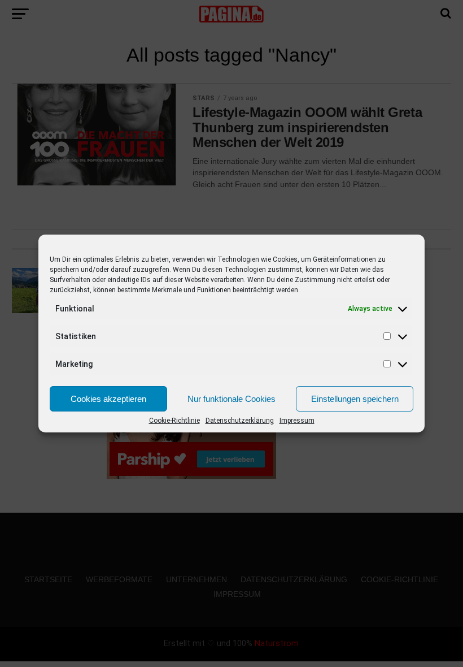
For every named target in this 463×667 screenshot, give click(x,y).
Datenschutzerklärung (240, 420)
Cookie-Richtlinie (174, 420)
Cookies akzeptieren (108, 399)
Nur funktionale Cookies (231, 399)
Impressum (297, 420)
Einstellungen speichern (355, 399)
